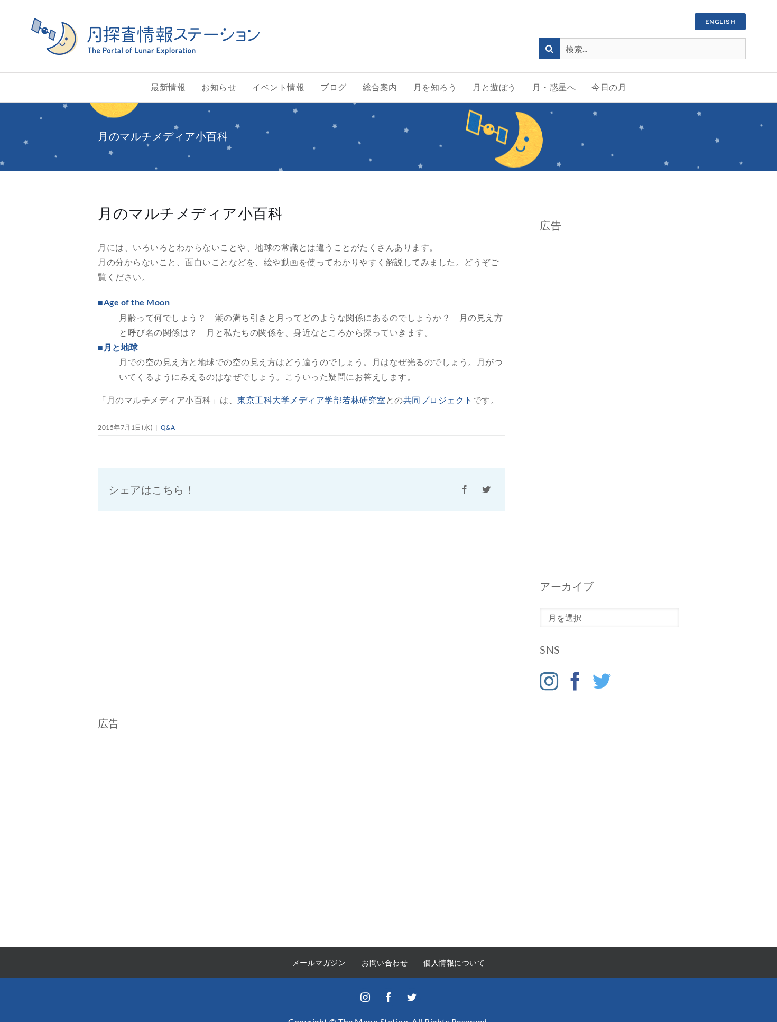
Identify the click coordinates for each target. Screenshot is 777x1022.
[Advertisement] (609, 405)
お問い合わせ (385, 962)
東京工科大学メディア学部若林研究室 (311, 400)
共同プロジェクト (438, 400)
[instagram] (365, 997)
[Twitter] (602, 681)
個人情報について (454, 962)
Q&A (168, 427)
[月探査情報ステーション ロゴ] (145, 22)
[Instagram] (549, 681)
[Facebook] (575, 681)
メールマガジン (319, 962)
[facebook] (388, 997)
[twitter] (412, 997)
